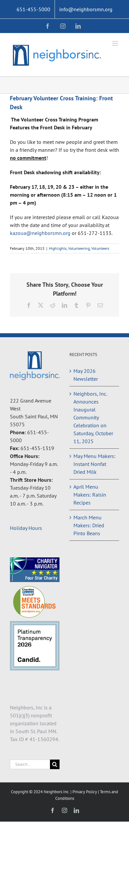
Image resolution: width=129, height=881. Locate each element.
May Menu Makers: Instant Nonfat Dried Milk (94, 464)
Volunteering (79, 248)
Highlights (57, 248)
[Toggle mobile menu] (115, 43)
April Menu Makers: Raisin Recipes (89, 494)
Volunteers (100, 248)
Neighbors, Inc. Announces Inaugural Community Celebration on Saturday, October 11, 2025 (93, 417)
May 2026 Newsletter (85, 375)
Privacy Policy (85, 792)
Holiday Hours (26, 528)
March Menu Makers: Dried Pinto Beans (88, 525)
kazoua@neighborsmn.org (40, 233)
